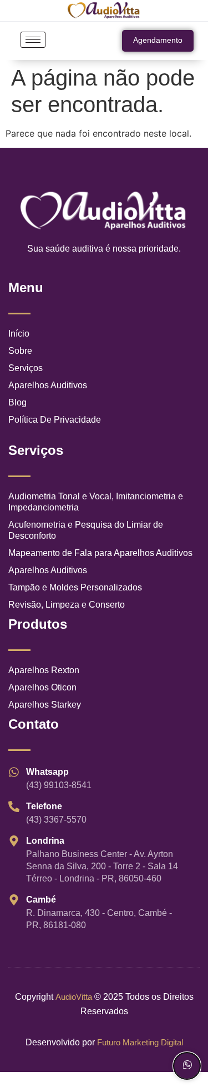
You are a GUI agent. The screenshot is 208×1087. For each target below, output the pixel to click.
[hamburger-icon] (33, 40)
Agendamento (157, 40)
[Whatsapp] (187, 1066)
